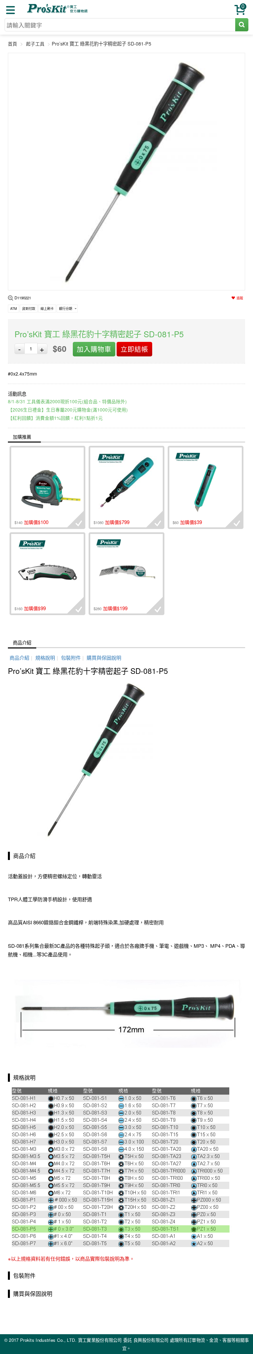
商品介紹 (22, 642)
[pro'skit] (58, 12)
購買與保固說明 (104, 657)
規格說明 (45, 657)
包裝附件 (71, 657)
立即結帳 (134, 349)
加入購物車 (94, 349)
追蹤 (240, 298)
